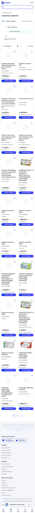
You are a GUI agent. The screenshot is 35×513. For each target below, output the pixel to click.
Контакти (4, 480)
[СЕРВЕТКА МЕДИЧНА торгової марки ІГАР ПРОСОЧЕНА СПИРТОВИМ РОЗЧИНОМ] (26, 266)
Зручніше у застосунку (17, 504)
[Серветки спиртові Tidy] (26, 55)
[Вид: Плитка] (17, 46)
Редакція (4, 482)
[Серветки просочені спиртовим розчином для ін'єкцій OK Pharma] (8, 55)
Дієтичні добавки (6, 447)
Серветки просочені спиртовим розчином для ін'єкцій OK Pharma (8, 66)
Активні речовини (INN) (7, 466)
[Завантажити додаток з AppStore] (21, 440)
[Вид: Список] (20, 46)
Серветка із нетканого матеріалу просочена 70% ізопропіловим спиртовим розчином (8, 101)
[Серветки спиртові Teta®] (8, 202)
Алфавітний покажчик (7, 471)
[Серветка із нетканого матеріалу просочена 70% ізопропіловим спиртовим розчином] (8, 90)
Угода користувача (6, 495)
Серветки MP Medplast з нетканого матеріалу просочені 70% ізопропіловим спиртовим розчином (8, 173)
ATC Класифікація (6, 464)
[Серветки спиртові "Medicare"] (8, 345)
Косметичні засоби (6, 450)
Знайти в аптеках (9, 80)
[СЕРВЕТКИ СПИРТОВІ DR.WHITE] (26, 380)
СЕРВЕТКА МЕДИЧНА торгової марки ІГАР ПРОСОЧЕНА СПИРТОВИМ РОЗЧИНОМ (26, 277)
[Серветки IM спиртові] (26, 90)
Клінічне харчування (7, 452)
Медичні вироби (5, 457)
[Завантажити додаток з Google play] (8, 440)
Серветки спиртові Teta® (7, 211)
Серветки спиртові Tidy (25, 64)
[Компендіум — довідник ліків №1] (6, 2)
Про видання (5, 485)
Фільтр (31, 46)
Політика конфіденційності (8, 490)
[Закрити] (28, 504)
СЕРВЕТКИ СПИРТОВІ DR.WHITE (26, 388)
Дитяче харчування (6, 455)
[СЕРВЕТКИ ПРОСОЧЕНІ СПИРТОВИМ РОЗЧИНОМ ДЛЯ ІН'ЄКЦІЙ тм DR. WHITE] (8, 380)
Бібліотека (4, 474)
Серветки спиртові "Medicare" (7, 353)
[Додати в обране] (14, 51)
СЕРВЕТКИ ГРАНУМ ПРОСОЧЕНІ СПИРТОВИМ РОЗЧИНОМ (25, 355)
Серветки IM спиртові (26, 98)
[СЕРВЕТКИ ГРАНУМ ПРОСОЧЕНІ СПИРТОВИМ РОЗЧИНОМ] (26, 345)
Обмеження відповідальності (9, 487)
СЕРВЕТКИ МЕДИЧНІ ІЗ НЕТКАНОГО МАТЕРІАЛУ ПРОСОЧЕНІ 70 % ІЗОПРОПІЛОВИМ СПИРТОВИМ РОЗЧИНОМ (8, 279)
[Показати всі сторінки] (32, 13)
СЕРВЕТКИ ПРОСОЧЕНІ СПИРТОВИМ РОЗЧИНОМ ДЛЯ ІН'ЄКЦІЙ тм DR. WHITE (6, 392)
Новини (3, 492)
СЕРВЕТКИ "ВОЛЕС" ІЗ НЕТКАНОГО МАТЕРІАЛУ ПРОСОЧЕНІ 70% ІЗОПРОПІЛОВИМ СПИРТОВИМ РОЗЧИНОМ (26, 175)
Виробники (4, 469)
